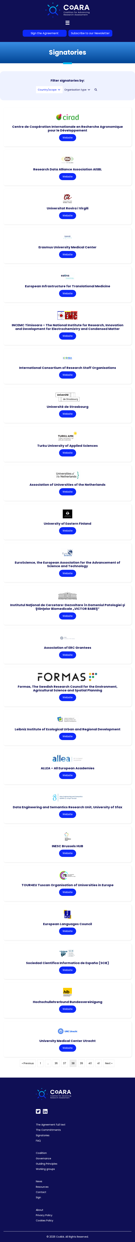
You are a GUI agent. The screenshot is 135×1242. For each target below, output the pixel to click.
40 (90, 1063)
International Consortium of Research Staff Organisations (67, 368)
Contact (41, 1192)
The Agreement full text (50, 1124)
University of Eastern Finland (67, 523)
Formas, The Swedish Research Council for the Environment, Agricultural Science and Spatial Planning (67, 688)
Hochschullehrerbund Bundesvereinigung (67, 1002)
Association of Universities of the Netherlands (67, 484)
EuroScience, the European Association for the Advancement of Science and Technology (67, 564)
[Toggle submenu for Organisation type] (89, 90)
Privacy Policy (44, 1215)
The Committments (48, 1130)
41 (98, 1063)
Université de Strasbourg (67, 406)
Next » (108, 1063)
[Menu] (67, 22)
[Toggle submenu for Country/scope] (59, 90)
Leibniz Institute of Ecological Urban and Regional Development (67, 729)
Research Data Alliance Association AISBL (67, 169)
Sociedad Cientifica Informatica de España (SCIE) (67, 963)
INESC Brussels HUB (67, 846)
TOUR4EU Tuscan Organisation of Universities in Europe (68, 885)
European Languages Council (67, 924)
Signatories (42, 1135)
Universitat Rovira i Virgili (67, 208)
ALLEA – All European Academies (67, 768)
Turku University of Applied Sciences (67, 445)
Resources (42, 1187)
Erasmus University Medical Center (67, 247)
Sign (38, 1197)
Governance (43, 1158)
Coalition (41, 1153)
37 (64, 1063)
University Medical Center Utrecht (67, 1041)
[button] (95, 89)
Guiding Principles (46, 1164)
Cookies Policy (44, 1220)
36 (56, 1063)
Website (68, 137)
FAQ (38, 1140)
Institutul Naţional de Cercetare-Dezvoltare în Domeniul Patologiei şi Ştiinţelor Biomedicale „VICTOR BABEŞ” (67, 607)
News (39, 1181)
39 (81, 1063)
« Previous (28, 1063)
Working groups (45, 1169)
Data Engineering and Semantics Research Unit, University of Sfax (67, 807)
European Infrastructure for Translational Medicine (67, 286)
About (39, 1210)
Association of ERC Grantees (67, 647)
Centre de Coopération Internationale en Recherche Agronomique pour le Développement (67, 128)
